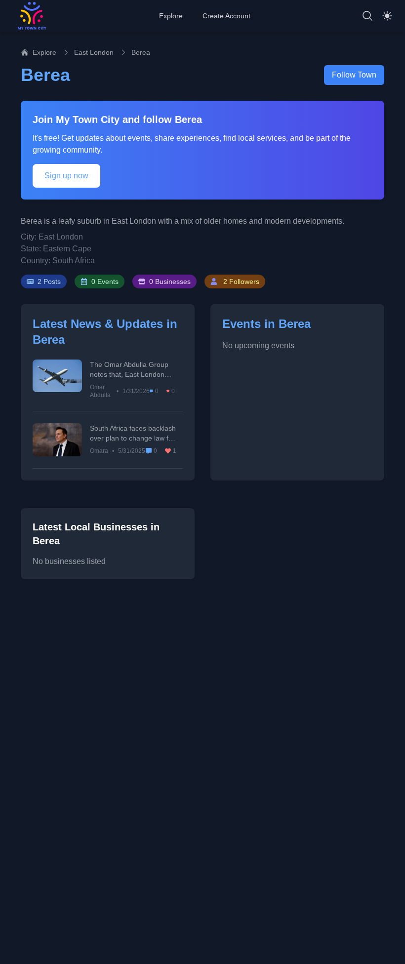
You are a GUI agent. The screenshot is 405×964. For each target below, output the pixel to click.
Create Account (226, 16)
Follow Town (354, 75)
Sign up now (66, 175)
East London (94, 52)
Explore (171, 16)
